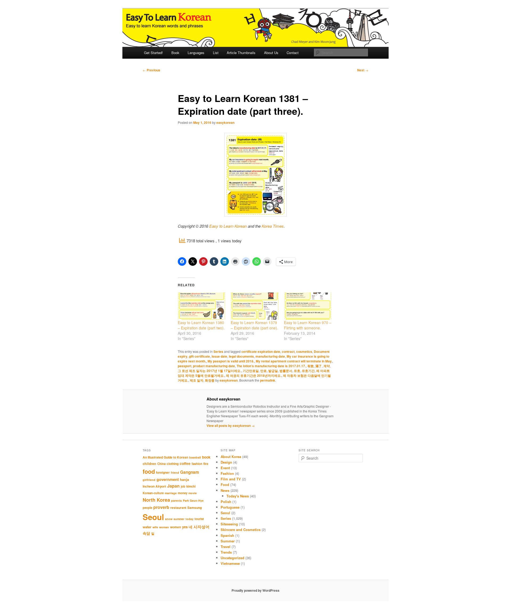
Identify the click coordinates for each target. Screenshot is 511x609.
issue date (219, 356)
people (147, 507)
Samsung (194, 507)
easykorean (225, 122)
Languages (196, 52)
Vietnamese (230, 563)
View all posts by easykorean (231, 425)
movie (192, 493)
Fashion (227, 473)
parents (176, 500)
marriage (171, 493)
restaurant (178, 507)
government (167, 479)
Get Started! (153, 52)
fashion (197, 463)
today (189, 519)
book (206, 457)
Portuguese (230, 507)
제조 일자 (196, 380)
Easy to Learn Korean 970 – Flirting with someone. (307, 325)
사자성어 (201, 527)
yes (185, 526)
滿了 (318, 365)
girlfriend (149, 480)
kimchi (191, 486)
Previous (151, 70)
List (216, 52)
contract (288, 351)
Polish (226, 501)
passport (184, 365)
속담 (146, 533)
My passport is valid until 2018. (231, 361)
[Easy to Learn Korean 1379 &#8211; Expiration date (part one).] (254, 306)
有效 (310, 365)
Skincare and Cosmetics (241, 529)
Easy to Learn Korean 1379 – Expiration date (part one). (254, 325)
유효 (297, 370)
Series (218, 351)
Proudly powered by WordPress (255, 590)
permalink (267, 380)
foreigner (163, 472)
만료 (263, 370)
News (225, 490)
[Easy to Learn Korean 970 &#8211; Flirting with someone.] (308, 306)
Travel (225, 546)
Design (226, 462)
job (183, 486)
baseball (195, 457)
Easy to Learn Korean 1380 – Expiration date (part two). (201, 325)
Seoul (153, 516)
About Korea (231, 456)
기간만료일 (251, 370)
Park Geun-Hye (193, 500)
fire (205, 463)
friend (175, 473)
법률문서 (285, 370)
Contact (293, 52)
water (147, 527)
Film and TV (231, 478)
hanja (184, 479)
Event (225, 467)
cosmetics (304, 351)
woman (164, 527)
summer (179, 519)
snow (168, 519)
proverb (161, 507)
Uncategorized (232, 557)
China (161, 463)
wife (155, 527)
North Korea (156, 499)
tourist (199, 519)
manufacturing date (270, 356)
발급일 (273, 370)
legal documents (241, 356)
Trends (226, 552)
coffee (185, 463)
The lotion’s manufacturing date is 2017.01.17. (271, 365)
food (149, 471)
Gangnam (189, 472)
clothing (173, 463)
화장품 (210, 380)
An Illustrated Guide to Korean (165, 457)
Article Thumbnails (241, 52)
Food (225, 484)
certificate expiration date (260, 351)
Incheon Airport (154, 486)
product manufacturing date (214, 365)
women (175, 527)
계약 (326, 365)
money (182, 493)
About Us (271, 52)
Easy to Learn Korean (228, 226)
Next (362, 70)
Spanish (227, 535)
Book (175, 52)
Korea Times (273, 226)
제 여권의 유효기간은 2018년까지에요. (253, 375)
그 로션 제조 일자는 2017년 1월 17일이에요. (209, 370)
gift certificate (199, 356)
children (149, 463)
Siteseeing (229, 523)
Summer (228, 540)
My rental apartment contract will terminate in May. (294, 361)
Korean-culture (153, 493)
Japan (173, 486)
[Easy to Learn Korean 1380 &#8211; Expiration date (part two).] (201, 306)
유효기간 (308, 370)
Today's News (237, 495)
